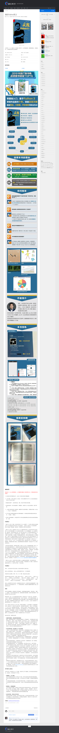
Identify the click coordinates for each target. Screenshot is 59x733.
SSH (42, 133)
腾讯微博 (14, 702)
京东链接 (6, 68)
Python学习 (19, 16)
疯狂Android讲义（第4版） (49, 55)
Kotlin (42, 124)
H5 (41, 102)
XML (42, 145)
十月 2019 (42, 75)
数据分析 (22, 16)
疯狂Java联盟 (43, 172)
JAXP (42, 106)
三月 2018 (42, 83)
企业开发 (42, 149)
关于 (27, 8)
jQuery (42, 147)
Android (42, 90)
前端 (14, 8)
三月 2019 (42, 79)
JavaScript (42, 120)
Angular (42, 94)
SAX (42, 131)
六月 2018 (42, 81)
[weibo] (53, 10)
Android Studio (43, 92)
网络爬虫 (26, 16)
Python (11, 8)
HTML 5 (42, 104)
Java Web (42, 116)
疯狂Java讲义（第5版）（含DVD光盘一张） (49, 47)
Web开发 (42, 143)
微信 (18, 702)
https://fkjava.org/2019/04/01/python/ (13, 700)
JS (41, 108)
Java (8, 8)
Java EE (42, 114)
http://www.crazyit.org (19, 664)
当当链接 (23, 68)
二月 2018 (42, 85)
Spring (42, 137)
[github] (51, 10)
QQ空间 (9, 702)
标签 (24, 8)
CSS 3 (42, 98)
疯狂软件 (11, 16)
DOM (42, 100)
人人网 (16, 702)
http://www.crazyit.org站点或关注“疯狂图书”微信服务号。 (27, 557)
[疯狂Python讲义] (21, 31)
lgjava (10, 717)
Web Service (43, 141)
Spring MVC (43, 139)
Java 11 (42, 112)
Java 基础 (42, 118)
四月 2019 (42, 77)
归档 (21, 8)
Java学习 (42, 122)
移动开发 (18, 8)
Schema (42, 135)
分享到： (6, 702)
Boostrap (42, 96)
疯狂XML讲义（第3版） (48, 41)
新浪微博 (11, 702)
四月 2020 (42, 73)
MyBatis (42, 126)
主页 (5, 8)
